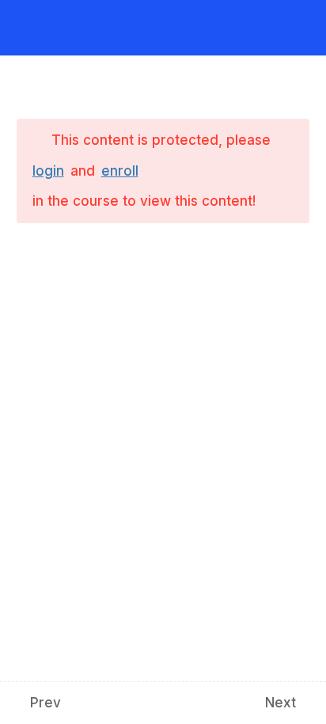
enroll (119, 171)
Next (280, 703)
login (48, 171)
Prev (45, 703)
